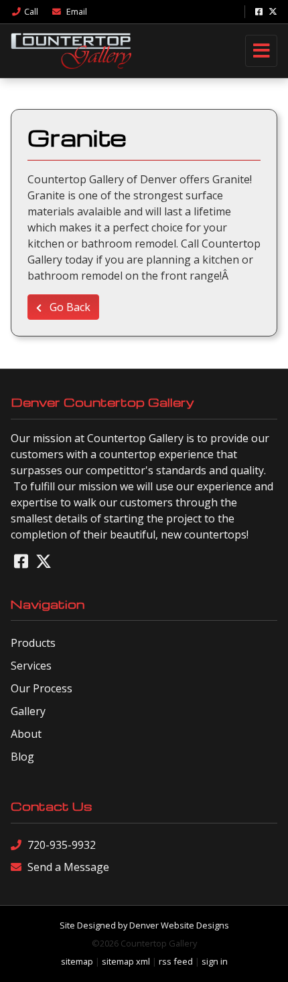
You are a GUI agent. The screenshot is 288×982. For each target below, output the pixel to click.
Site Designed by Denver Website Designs (144, 925)
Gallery (28, 711)
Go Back (68, 307)
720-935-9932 (61, 845)
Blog (22, 756)
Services (31, 665)
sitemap (77, 961)
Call (31, 11)
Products (33, 642)
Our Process (41, 688)
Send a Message (68, 867)
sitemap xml (126, 961)
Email (75, 11)
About (26, 733)
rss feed (176, 961)
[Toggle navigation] (261, 51)
